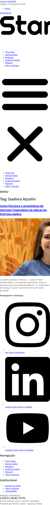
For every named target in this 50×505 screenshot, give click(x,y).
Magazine (9, 57)
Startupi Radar (11, 54)
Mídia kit (9, 63)
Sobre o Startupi (12, 65)
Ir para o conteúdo (8, 1)
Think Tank (9, 52)
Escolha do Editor (12, 60)
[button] (25, 119)
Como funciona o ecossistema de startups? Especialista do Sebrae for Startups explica (23, 210)
